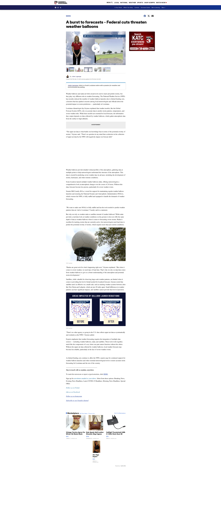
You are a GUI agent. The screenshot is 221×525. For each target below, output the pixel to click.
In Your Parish (118, 7)
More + (163, 7)
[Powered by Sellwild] (123, 465)
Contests (136, 7)
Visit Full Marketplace (120, 413)
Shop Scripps (149, 2)
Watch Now (161, 2)
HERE (105, 374)
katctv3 (56, 7)
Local (116, 2)
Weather (132, 2)
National (124, 2)
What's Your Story (128, 7)
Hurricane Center (145, 7)
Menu (109, 2)
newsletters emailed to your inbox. (85, 378)
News (68, 16)
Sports (140, 2)
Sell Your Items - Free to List (87, 413)
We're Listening (156, 7)
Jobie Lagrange (76, 76)
